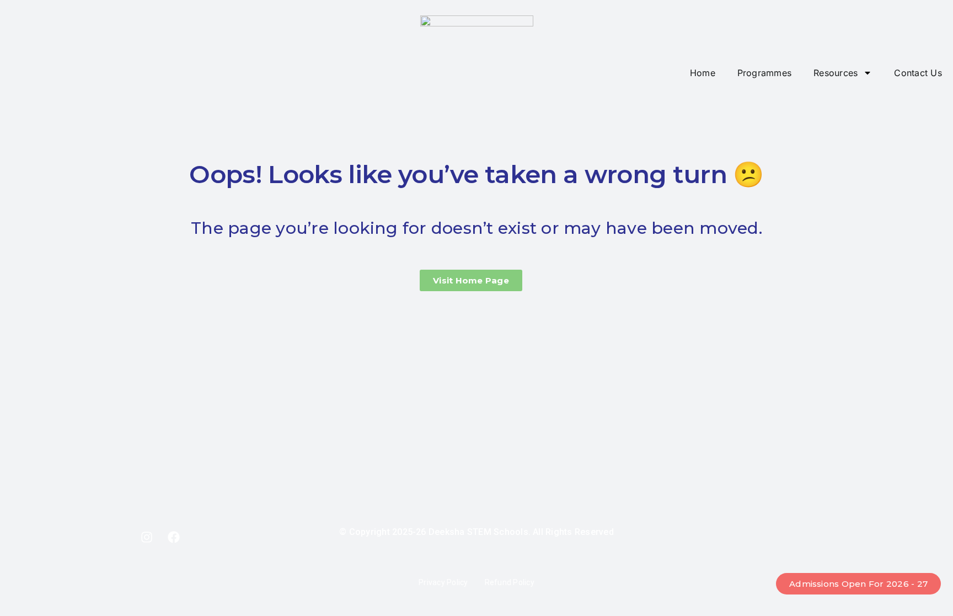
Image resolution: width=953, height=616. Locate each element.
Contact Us (917, 72)
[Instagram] (147, 537)
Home (702, 72)
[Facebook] (174, 537)
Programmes (764, 72)
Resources (835, 72)
